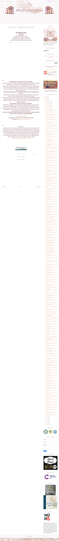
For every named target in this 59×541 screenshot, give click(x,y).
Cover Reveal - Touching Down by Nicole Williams (51, 123)
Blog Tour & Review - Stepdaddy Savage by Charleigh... (51, 117)
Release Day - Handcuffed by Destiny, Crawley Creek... (51, 319)
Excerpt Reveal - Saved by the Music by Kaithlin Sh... (51, 402)
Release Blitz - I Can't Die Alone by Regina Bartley (51, 373)
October (48, 104)
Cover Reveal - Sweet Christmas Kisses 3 (51, 391)
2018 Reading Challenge (50, 69)
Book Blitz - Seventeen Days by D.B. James (51, 187)
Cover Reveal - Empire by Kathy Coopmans (51, 270)
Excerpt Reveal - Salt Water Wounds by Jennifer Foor (51, 383)
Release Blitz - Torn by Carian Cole (51, 142)
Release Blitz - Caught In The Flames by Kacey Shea (51, 309)
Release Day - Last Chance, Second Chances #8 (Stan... (51, 154)
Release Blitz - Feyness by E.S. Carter (51, 302)
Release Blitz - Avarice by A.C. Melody (50, 346)
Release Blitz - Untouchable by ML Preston (51, 293)
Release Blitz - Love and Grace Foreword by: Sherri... (50, 141)
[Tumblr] (56, 56)
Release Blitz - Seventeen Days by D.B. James (51, 386)
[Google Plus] (52, 56)
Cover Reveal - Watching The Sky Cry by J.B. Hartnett (51, 240)
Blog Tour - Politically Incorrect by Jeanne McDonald (51, 351)
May (47, 420)
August (47, 108)
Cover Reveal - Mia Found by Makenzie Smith (50, 315)
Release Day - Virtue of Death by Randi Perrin (51, 397)
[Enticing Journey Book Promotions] (51, 490)
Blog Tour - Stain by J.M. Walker (51, 313)
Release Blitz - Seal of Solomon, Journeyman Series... (50, 179)
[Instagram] (50, 56)
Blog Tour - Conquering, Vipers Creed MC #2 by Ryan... (50, 251)
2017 (46, 98)
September (48, 106)
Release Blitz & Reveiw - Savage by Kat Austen (51, 209)
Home (2, 1)
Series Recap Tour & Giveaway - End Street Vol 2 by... (51, 265)
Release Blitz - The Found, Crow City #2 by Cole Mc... (51, 371)
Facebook (24, 138)
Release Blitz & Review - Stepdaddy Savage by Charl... (51, 212)
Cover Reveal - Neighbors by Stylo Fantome (51, 120)
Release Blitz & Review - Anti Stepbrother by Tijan (50, 339)
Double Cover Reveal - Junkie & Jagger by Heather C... (51, 134)
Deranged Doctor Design (24, 119)
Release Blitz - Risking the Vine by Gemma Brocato (51, 127)
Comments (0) (34, 154)
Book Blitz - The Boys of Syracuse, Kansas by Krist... (51, 215)
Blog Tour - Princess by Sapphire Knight (51, 410)
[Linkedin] (49, 57)
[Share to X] (18, 154)
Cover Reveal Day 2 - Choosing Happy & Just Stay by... (50, 298)
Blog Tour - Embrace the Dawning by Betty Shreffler (51, 228)
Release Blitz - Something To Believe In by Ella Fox (51, 408)
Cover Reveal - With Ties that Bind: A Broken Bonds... (51, 327)
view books (55, 76)
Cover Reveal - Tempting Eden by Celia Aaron (51, 359)
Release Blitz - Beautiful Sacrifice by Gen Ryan (51, 182)
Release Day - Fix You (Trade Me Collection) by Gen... (51, 304)
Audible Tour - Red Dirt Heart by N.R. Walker (51, 189)
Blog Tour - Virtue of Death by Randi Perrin (51, 129)
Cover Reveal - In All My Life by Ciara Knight (51, 235)
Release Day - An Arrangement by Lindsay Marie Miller (51, 152)
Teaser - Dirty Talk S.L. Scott (50, 138)
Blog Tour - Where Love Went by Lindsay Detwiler (51, 204)
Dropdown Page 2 (9, 1)
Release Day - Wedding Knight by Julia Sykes (51, 175)
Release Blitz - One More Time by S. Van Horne (51, 290)
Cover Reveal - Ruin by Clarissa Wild (51, 124)
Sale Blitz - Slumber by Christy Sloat (51, 172)
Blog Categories (19, 1)
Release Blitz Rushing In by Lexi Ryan (51, 156)
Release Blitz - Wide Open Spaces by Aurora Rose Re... (51, 166)
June (47, 419)
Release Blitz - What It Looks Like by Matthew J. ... (51, 400)
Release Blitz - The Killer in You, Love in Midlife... (52, 132)
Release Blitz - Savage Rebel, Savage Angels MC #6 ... (51, 288)
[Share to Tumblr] (22, 154)
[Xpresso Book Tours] (51, 502)
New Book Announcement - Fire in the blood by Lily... (51, 413)
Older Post (38, 186)
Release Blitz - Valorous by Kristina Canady (51, 262)
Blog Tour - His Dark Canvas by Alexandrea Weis (51, 192)
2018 (46, 96)
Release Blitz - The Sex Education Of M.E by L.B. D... (51, 376)
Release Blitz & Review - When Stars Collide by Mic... (51, 145)
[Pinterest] (48, 56)
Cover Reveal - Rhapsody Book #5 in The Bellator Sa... (51, 365)
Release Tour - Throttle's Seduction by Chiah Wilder (51, 225)
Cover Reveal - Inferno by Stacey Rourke (51, 233)
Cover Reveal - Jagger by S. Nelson (51, 147)
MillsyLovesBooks (50, 71)
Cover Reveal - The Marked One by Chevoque (51, 194)
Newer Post (4, 186)
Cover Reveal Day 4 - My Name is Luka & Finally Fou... (51, 243)
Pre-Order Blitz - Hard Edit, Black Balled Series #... (51, 349)
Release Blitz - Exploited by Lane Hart (51, 395)
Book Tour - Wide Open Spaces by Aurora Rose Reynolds (51, 115)
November (48, 103)
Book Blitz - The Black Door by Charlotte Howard (50, 381)
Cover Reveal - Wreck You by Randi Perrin (51, 202)
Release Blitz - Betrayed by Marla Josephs (51, 332)
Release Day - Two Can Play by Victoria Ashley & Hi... (50, 354)
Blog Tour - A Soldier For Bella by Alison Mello (51, 161)
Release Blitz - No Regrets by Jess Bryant (51, 322)
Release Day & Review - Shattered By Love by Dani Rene (51, 207)
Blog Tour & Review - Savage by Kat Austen (51, 112)
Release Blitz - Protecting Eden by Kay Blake (51, 341)
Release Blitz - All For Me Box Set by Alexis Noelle (51, 363)
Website (13, 138)
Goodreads (18, 138)
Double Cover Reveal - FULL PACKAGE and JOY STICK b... (51, 272)
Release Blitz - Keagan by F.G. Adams (51, 260)
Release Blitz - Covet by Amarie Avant (52, 223)
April (47, 422)
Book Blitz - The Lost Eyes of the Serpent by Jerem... (51, 256)
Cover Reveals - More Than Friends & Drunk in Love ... (51, 368)
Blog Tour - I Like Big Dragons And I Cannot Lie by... (51, 253)
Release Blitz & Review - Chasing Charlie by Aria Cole (51, 197)
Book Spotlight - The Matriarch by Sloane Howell (51, 171)
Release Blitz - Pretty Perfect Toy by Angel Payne (51, 334)
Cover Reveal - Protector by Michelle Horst (51, 356)
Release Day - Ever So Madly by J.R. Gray (51, 149)
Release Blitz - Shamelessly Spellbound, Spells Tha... (50, 248)
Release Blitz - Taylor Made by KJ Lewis (51, 283)
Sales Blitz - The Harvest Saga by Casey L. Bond (51, 393)
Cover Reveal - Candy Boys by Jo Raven (51, 307)
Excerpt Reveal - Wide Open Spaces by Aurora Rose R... (51, 267)
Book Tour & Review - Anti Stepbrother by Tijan (50, 246)
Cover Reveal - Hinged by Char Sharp (51, 177)
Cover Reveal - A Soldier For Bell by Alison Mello (51, 405)
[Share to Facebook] (19, 154)
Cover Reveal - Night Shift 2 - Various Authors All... (50, 217)
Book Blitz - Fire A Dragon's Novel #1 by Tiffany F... (51, 324)
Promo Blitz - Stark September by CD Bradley (51, 344)
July (47, 417)
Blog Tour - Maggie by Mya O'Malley (51, 336)
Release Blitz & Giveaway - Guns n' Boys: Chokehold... (51, 199)
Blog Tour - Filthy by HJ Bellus (50, 360)
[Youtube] (51, 57)
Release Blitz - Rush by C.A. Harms (51, 317)
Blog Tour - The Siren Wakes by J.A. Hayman (51, 163)
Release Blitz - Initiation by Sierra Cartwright (51, 329)
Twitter (29, 138)
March (47, 424)
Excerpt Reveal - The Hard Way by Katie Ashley (51, 275)
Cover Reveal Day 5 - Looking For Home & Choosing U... (51, 221)
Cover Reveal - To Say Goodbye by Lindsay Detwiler (51, 137)
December (48, 101)
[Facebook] (44, 56)
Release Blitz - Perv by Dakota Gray (51, 311)
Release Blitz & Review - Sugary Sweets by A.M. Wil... (51, 285)
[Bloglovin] (54, 56)
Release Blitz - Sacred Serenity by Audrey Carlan (51, 158)
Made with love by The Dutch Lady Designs (34, 539)
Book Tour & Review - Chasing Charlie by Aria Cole (50, 110)
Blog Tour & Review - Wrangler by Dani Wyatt (51, 388)
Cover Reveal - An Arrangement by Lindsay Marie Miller (51, 295)
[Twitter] (46, 56)
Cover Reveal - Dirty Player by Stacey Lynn (51, 278)
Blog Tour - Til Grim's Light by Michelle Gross (50, 378)
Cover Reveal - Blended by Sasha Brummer (51, 300)
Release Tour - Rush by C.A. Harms (51, 219)
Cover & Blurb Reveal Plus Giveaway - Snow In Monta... (51, 230)
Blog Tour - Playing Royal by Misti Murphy (51, 415)
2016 (46, 100)
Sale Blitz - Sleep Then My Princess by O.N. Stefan (51, 184)
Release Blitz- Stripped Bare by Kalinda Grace (50, 238)
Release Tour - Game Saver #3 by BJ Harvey (51, 258)
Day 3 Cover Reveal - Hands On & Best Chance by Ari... (51, 280)
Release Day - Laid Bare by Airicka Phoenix (51, 168)
